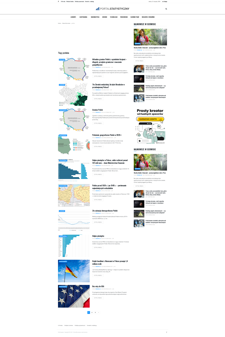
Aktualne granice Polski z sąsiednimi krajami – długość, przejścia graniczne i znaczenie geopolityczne (109, 62)
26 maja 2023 (105, 90)
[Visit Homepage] (112, 9)
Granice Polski (97, 109)
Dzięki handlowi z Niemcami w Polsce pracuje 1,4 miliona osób (110, 262)
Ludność (73, 17)
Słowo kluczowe (66, 23)
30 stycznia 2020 (106, 213)
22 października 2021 (107, 137)
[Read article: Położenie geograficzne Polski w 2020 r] (74, 145)
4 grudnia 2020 (106, 165)
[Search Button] (166, 8)
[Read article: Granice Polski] (74, 119)
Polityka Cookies (70, 1)
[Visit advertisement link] (150, 126)
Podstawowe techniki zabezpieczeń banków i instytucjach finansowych (156, 96)
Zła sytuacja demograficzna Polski (104, 210)
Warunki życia (95, 17)
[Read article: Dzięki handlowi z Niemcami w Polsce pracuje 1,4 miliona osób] (74, 271)
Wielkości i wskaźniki (148, 17)
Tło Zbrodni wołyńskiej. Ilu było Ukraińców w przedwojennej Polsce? (108, 86)
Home (59, 23)
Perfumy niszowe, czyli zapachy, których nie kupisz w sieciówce (155, 77)
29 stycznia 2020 (106, 238)
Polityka (62, 59)
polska (73, 23)
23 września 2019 (106, 289)
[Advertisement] (94, 37)
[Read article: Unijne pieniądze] (74, 246)
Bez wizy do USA (98, 286)
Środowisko (124, 17)
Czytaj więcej (99, 76)
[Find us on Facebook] (58, 1)
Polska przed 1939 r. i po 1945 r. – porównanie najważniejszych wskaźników (109, 187)
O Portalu (63, 1)
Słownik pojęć (135, 17)
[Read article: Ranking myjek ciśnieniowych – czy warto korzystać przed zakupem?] (139, 88)
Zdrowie (104, 17)
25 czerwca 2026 (150, 80)
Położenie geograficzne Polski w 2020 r (106, 135)
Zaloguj (165, 1)
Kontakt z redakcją (89, 1)
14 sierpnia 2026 (148, 50)
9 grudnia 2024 (106, 67)
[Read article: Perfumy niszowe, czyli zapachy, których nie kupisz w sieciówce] (139, 79)
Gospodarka (83, 17)
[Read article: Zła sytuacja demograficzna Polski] (74, 220)
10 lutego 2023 (106, 190)
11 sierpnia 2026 (150, 71)
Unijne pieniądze (98, 235)
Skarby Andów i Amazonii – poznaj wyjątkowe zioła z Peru (150, 48)
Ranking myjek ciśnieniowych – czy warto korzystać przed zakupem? (156, 86)
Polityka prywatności (79, 1)
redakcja (98, 67)
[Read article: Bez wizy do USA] (74, 296)
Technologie (114, 17)
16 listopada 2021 (107, 112)
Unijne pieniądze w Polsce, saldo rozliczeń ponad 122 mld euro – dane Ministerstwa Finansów (110, 161)
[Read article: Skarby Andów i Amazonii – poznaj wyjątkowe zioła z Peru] (150, 37)
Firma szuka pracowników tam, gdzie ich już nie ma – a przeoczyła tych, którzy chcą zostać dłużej (156, 67)
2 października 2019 (107, 266)
